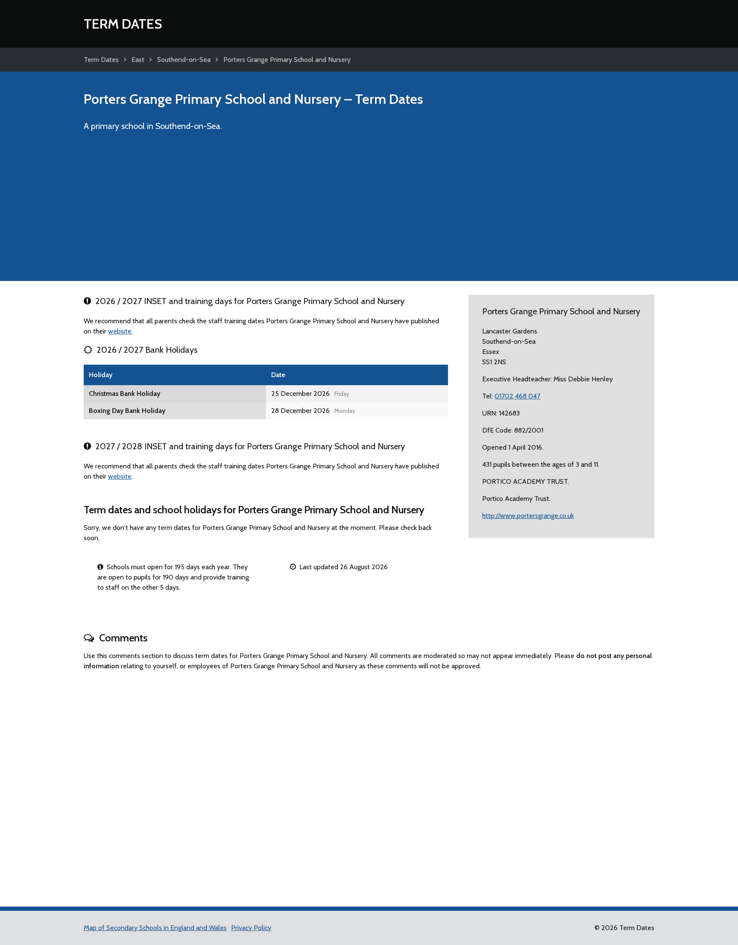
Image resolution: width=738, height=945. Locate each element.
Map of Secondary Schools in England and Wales (155, 928)
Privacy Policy (251, 928)
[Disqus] (369, 785)
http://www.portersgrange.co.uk (528, 516)
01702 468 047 (517, 396)
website (120, 331)
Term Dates (123, 23)
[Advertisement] (369, 210)
